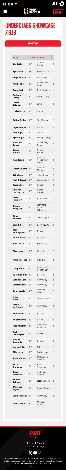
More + (58, 13)
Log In (55, 3)
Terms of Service (36, 443)
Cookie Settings (35, 446)
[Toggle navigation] (4, 12)
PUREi (36, 466)
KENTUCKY (8, 4)
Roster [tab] (33, 43)
